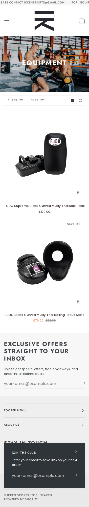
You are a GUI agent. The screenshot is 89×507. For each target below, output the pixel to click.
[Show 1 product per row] (72, 100)
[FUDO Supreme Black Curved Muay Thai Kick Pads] (44, 154)
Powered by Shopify (21, 499)
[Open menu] (11, 20)
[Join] (73, 475)
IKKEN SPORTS (18, 495)
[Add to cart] (78, 193)
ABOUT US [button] (12, 424)
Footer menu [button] (15, 410)
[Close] (78, 449)
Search (46, 495)
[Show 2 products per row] (81, 100)
